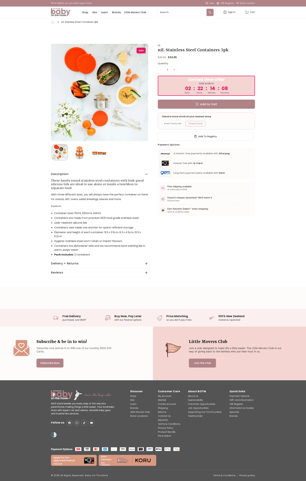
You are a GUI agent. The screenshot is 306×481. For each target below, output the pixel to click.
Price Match (164, 435)
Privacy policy (247, 475)
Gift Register (236, 404)
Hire (94, 12)
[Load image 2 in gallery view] (79, 152)
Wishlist (162, 400)
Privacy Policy (165, 428)
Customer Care (169, 391)
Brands (116, 12)
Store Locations (139, 416)
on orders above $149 (177, 189)
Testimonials (195, 416)
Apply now (58, 464)
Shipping (163, 408)
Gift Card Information (241, 400)
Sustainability (195, 400)
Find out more (173, 200)
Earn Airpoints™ (105, 464)
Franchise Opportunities (201, 404)
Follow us (57, 422)
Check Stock (196, 123)
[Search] (210, 12)
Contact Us (164, 416)
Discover (136, 391)
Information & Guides (241, 408)
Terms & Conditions (169, 424)
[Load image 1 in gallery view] (60, 152)
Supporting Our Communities (205, 412)
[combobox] (185, 12)
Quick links (237, 391)
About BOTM (197, 391)
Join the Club (202, 363)
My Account (164, 396)
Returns (162, 412)
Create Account (167, 404)
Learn (104, 12)
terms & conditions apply (178, 212)
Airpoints (163, 420)
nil (159, 45)
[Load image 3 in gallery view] (99, 152)
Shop (85, 12)
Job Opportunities (198, 408)
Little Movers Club (135, 12)
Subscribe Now (49, 363)
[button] (250, 12)
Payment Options (239, 396)
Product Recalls (166, 432)
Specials (234, 412)
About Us (193, 396)
